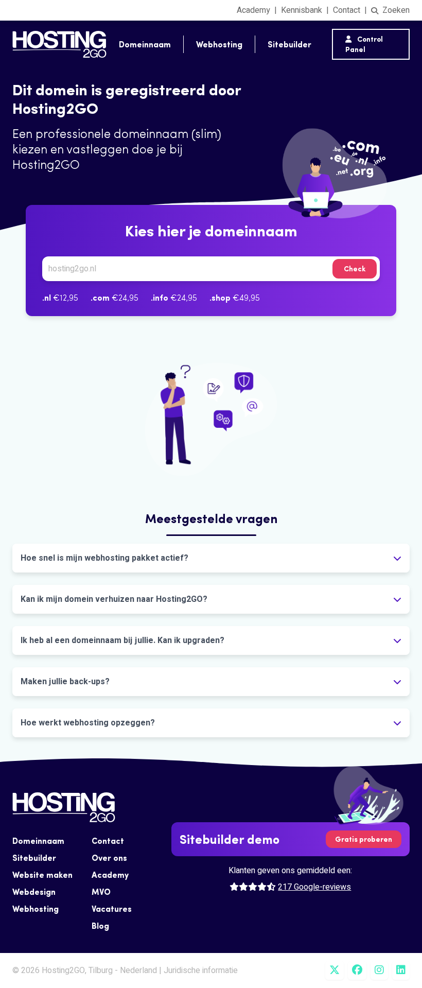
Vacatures (112, 909)
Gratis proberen (363, 839)
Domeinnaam (145, 44)
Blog (100, 926)
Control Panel (364, 44)
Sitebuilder (289, 44)
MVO (101, 892)
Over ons (109, 858)
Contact (346, 10)
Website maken (42, 875)
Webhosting (219, 44)
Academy (253, 10)
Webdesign (34, 892)
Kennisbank (301, 10)
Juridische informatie (201, 970)
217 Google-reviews (314, 887)
